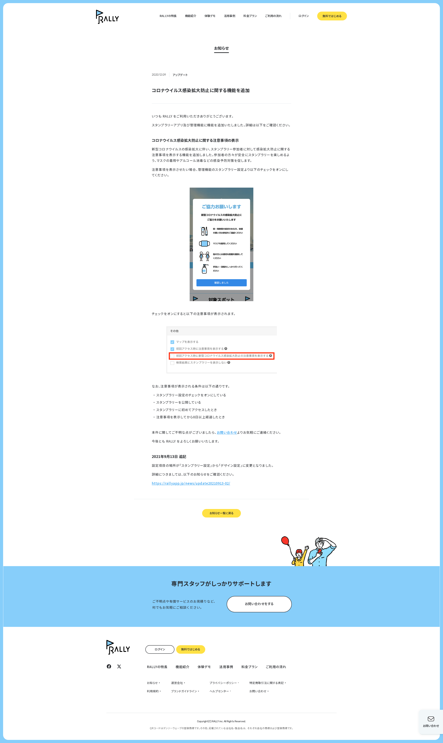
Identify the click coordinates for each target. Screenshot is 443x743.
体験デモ (210, 16)
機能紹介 (190, 16)
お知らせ (152, 683)
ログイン (304, 16)
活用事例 (229, 16)
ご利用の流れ (273, 16)
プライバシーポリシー (223, 683)
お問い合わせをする (259, 603)
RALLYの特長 (168, 16)
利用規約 (153, 691)
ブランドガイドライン (184, 691)
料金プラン (250, 16)
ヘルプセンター (219, 691)
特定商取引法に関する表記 (266, 683)
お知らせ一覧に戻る (222, 513)
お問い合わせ (227, 432)
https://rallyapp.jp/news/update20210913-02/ (191, 483)
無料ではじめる (332, 16)
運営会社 (177, 683)
